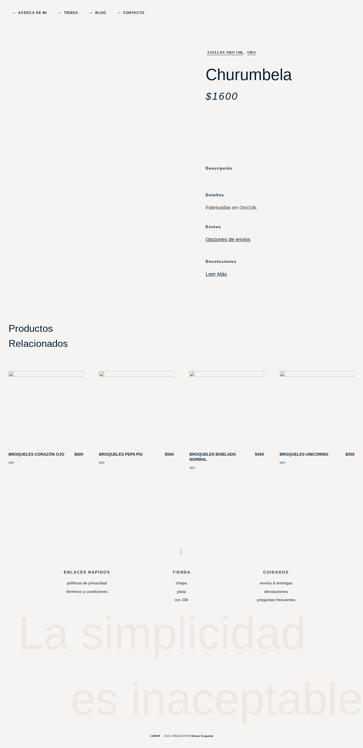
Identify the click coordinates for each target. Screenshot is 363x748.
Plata (181, 591)
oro (11, 462)
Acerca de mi (32, 13)
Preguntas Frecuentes (276, 599)
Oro (251, 53)
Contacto (133, 13)
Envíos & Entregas (276, 583)
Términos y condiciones (86, 591)
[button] (341, 13)
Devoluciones (276, 591)
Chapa (181, 583)
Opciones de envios (228, 239)
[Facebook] (193, 667)
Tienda (71, 13)
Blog (100, 13)
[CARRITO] (332, 12)
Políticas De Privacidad (87, 583)
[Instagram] (170, 667)
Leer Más (216, 274)
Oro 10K (181, 599)
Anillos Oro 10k (225, 53)
